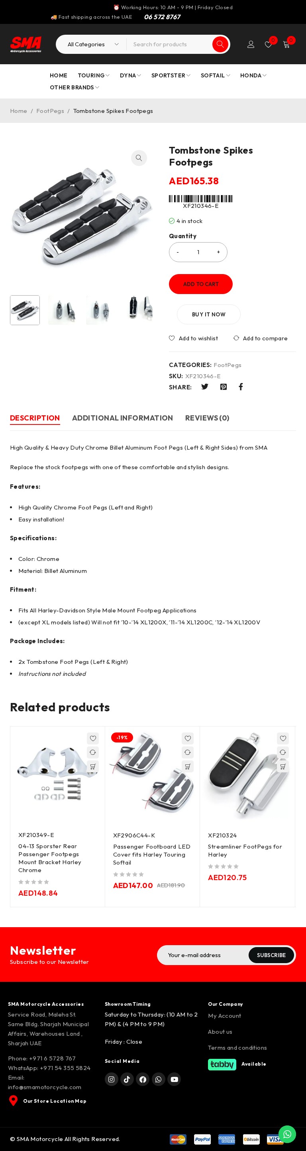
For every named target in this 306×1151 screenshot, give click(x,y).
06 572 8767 (162, 17)
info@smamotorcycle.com (45, 1087)
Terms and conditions (237, 1047)
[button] (139, 158)
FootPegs (50, 111)
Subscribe (271, 955)
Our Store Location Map (54, 1101)
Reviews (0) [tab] (207, 417)
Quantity (182, 236)
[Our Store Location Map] (13, 1100)
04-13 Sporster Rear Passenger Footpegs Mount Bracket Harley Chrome (50, 858)
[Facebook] (142, 1079)
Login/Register (251, 44)
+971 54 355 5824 (65, 1068)
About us (220, 1031)
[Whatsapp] (158, 1079)
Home (18, 111)
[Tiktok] (127, 1079)
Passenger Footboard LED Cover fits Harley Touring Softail (152, 854)
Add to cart (201, 284)
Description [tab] (35, 417)
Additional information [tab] (122, 417)
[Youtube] (174, 1079)
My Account (224, 1015)
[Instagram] (111, 1079)
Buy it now (209, 314)
